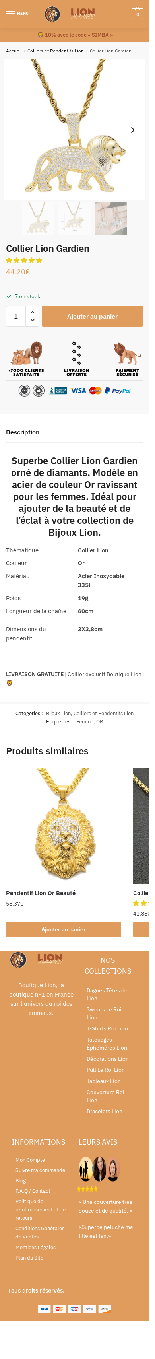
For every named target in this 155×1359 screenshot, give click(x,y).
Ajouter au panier (92, 316)
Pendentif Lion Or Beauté (41, 893)
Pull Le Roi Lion (106, 1069)
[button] (25, 260)
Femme (84, 721)
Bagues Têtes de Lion (107, 994)
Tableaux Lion (104, 1081)
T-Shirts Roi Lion (107, 1028)
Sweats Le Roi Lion (104, 1013)
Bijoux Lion (58, 713)
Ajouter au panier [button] (63, 929)
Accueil (14, 51)
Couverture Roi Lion (105, 1096)
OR (99, 721)
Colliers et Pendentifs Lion (55, 51)
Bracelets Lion (104, 1111)
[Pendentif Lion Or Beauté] (63, 826)
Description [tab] (22, 432)
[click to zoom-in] (74, 129)
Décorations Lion (108, 1058)
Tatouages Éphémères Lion (107, 1043)
